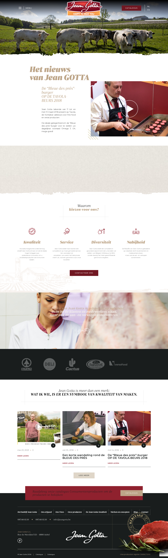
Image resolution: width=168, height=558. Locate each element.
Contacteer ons (84, 273)
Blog (136, 512)
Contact (144, 512)
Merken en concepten (120, 512)
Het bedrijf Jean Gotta (27, 512)
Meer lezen (23, 456)
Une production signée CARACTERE (135, 554)
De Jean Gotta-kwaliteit (96, 512)
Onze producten (75, 512)
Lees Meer (84, 475)
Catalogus (131, 8)
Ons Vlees (59, 512)
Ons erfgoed (46, 512)
